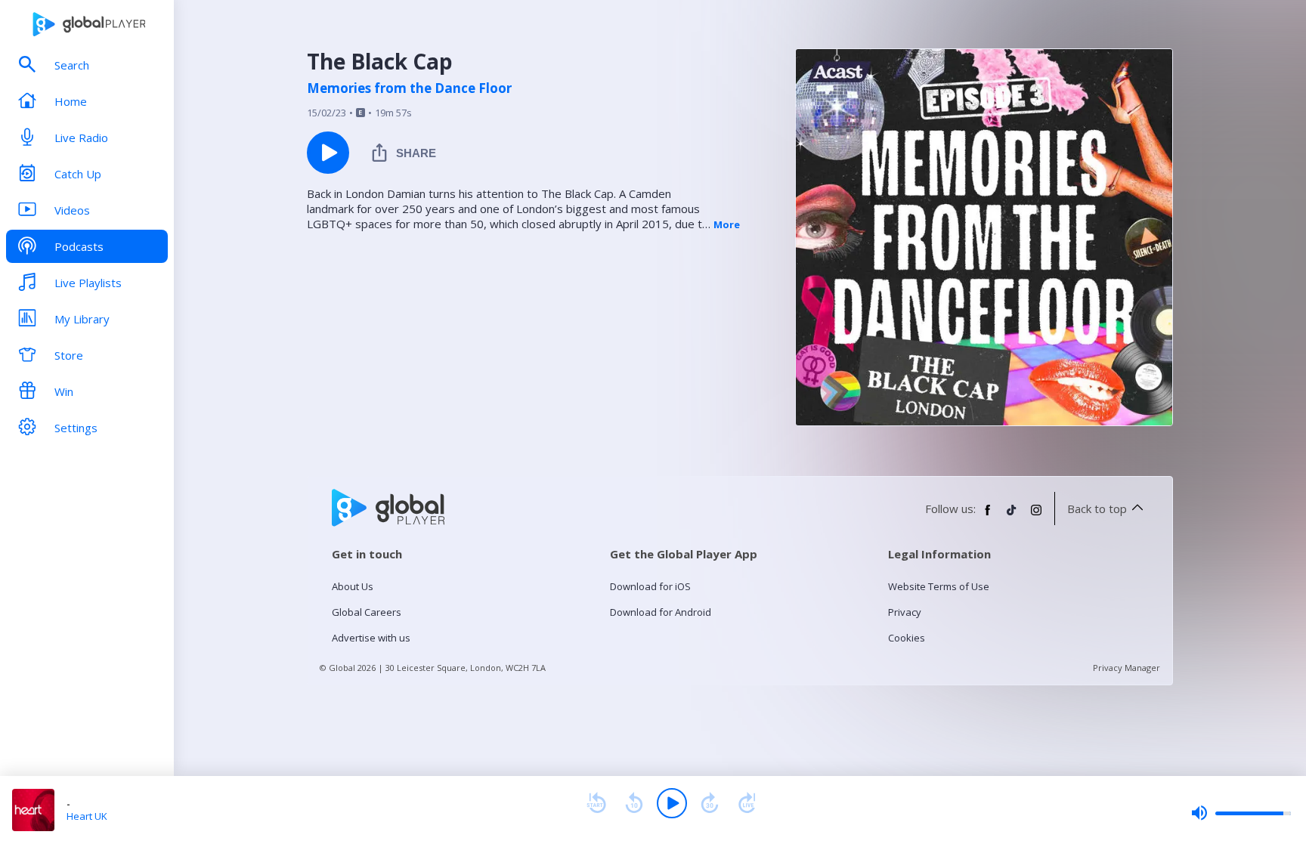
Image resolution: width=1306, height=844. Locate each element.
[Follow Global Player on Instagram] (1036, 516)
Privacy (904, 612)
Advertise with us (371, 638)
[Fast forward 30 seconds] (710, 803)
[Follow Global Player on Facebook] (987, 516)
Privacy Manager (1126, 667)
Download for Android (660, 612)
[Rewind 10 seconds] (634, 803)
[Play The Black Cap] (328, 152)
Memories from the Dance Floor (409, 88)
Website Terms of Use (938, 586)
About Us (352, 586)
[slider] (1241, 813)
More (726, 224)
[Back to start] (596, 803)
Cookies (906, 638)
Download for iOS (650, 586)
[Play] (672, 803)
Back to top (1097, 508)
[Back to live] (747, 803)
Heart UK (87, 816)
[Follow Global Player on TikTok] (1012, 516)
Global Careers (366, 612)
